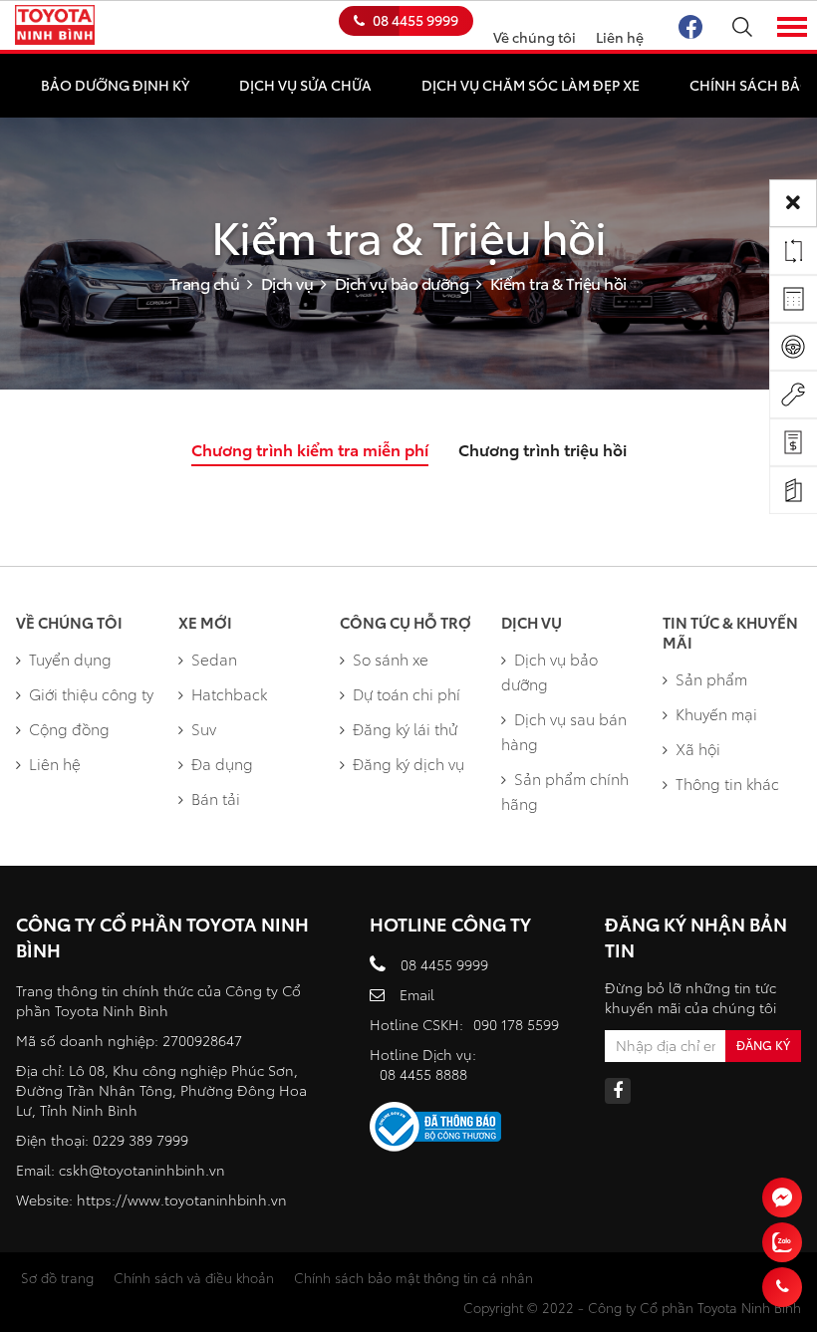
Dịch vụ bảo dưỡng (402, 282)
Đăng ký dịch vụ (408, 763)
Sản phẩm (711, 678)
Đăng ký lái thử (405, 728)
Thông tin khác (727, 783)
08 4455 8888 (423, 1074)
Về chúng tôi (534, 37)
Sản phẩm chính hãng (565, 790)
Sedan (214, 658)
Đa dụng (222, 763)
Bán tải (215, 798)
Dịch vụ (287, 282)
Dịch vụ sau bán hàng (564, 730)
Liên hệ (620, 37)
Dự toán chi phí (406, 693)
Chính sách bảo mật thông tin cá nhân (413, 1277)
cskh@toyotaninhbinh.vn (142, 1170)
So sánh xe (390, 658)
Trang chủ (204, 282)
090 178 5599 (516, 1024)
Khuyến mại (716, 713)
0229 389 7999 (140, 1140)
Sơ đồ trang (57, 1277)
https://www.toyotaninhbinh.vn (182, 1199)
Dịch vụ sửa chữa (305, 85)
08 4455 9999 (415, 20)
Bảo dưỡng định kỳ (115, 85)
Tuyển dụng (70, 658)
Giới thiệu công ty (91, 693)
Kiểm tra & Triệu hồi (558, 282)
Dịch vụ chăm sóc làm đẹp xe (530, 85)
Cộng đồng (69, 728)
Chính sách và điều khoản (194, 1277)
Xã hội (698, 748)
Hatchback (229, 693)
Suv (203, 728)
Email (417, 994)
